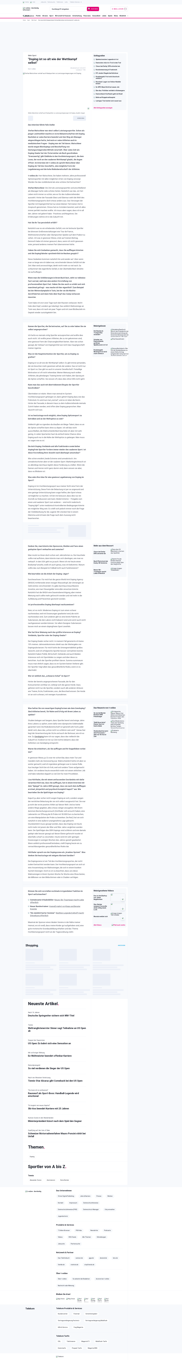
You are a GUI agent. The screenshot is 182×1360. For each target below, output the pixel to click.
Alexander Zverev (35, 1180)
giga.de (91, 1258)
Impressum (73, 1203)
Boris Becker (64, 1180)
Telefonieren (71, 1341)
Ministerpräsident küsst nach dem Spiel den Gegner (55, 1121)
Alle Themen (86, 1237)
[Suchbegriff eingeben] (68, 9)
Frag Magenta (78, 1327)
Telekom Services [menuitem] (75, 2)
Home (24, 20)
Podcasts (107, 1230)
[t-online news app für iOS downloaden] (60, 1300)
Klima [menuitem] (116, 16)
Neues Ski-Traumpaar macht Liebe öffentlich (100, 571)
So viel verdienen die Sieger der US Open (49, 1068)
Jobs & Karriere (85, 1196)
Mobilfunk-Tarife (101, 1341)
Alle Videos (98, 925)
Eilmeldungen (101, 1237)
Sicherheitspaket (91, 1314)
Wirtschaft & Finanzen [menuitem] (63, 16)
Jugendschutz (63, 1216)
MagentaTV (85, 1341)
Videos (60, 1237)
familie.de (61, 1264)
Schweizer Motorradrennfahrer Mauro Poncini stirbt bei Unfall (57, 1135)
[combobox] (68, 9)
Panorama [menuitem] (87, 16)
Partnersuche (75, 1244)
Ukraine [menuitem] (45, 16)
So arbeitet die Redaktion (81, 1279)
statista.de (74, 1264)
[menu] (75, 9)
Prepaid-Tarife (77, 1348)
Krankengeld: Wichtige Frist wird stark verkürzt (100, 351)
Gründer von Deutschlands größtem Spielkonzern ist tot (101, 342)
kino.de (115, 1258)
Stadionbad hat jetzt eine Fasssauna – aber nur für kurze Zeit (101, 733)
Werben (110, 1196)
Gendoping (39, 736)
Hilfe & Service (63, 1327)
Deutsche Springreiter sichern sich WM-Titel (51, 1015)
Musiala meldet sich (101, 916)
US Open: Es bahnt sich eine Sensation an (49, 1043)
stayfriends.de (89, 1264)
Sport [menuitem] (51, 16)
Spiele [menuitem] (110, 16)
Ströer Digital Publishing (66, 1196)
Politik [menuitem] (38, 16)
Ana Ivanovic (51, 1180)
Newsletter (94, 1230)
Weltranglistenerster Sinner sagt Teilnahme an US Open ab (57, 1029)
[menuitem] (26, 2)
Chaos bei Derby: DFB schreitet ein (100, 552)
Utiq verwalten (110, 1209)
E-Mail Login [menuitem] (117, 9)
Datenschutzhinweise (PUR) (67, 1209)
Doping (32, 1156)
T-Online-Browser (64, 1230)
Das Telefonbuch (64, 1258)
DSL (59, 1341)
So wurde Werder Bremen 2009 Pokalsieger (100, 714)
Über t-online (62, 1279)
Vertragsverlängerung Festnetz (68, 1320)
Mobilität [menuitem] (123, 16)
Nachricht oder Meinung (66, 1285)
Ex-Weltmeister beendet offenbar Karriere (50, 1056)
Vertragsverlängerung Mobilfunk (96, 1320)
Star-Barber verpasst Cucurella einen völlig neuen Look (100, 907)
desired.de (103, 1258)
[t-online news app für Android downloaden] (70, 1300)
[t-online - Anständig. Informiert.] (36, 1191)
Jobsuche (61, 1244)
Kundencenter (63, 1314)
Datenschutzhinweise (90, 1203)
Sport (28, 20)
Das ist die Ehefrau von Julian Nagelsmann (100, 897)
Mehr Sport (34, 20)
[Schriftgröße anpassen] (30, 118)
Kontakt (60, 1203)
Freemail (76, 1314)
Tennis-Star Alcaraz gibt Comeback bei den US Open (55, 1080)
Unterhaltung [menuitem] (77, 16)
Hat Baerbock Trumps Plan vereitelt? (98, 332)
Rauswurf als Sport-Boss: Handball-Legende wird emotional (53, 1094)
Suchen (94, 9)
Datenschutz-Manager (91, 1209)
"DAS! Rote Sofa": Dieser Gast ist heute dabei (100, 724)
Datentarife (62, 1348)
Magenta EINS (92, 1348)
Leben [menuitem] (104, 16)
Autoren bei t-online (102, 1279)
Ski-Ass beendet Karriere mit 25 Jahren (48, 1108)
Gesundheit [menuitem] (96, 16)
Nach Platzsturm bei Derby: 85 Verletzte (101, 562)
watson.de (79, 1258)
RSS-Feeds (72, 1237)
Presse (98, 1196)
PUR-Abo (79, 1230)
